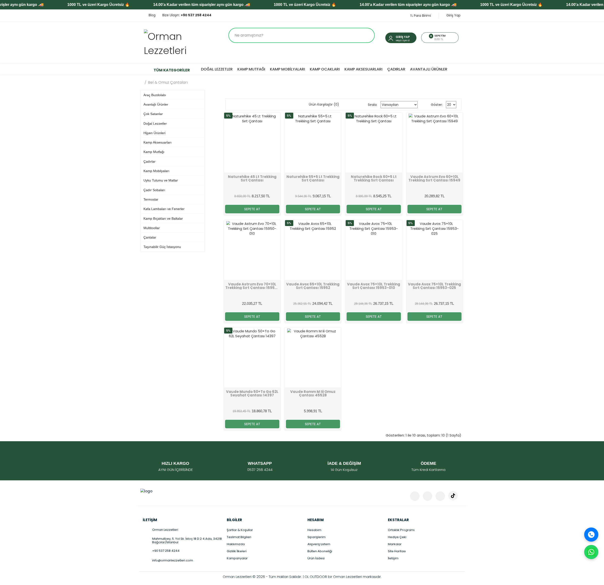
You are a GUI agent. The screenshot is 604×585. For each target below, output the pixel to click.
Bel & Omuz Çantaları (168, 82)
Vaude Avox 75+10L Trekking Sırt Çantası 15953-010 (373, 285)
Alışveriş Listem (318, 544)
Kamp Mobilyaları (287, 69)
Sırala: (372, 104)
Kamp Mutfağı (251, 69)
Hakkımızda (236, 544)
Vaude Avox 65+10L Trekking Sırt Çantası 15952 (313, 285)
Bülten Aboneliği (319, 551)
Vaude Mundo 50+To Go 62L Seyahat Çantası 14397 (252, 393)
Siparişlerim (316, 537)
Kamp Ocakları (325, 69)
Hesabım (314, 530)
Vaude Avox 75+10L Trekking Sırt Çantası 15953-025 (434, 285)
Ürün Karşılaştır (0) (324, 104)
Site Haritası (397, 551)
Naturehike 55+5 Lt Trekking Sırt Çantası (313, 178)
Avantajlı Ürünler (428, 69)
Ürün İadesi (316, 558)
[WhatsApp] (591, 552)
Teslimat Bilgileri (239, 537)
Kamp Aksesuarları (363, 69)
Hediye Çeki (397, 537)
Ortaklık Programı (401, 530)
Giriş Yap (453, 15)
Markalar (395, 544)
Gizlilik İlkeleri (237, 551)
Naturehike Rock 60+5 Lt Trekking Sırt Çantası (374, 178)
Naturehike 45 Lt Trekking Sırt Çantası (252, 178)
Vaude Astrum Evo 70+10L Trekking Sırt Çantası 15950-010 (252, 285)
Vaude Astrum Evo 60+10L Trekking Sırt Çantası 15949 (434, 178)
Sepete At (252, 209)
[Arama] (366, 35)
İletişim (393, 558)
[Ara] (591, 534)
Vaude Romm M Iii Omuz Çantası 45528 (313, 393)
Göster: (437, 104)
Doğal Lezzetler (217, 69)
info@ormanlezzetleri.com (172, 560)
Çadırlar (396, 69)
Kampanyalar (237, 558)
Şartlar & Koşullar (240, 530)
